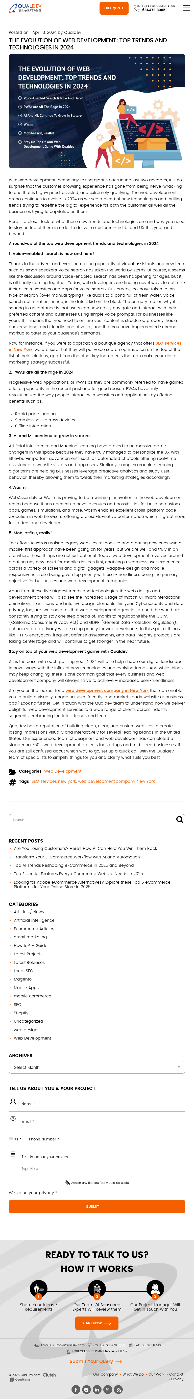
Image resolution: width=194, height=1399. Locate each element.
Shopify (21, 1013)
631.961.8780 (151, 1345)
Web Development (62, 771)
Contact (176, 1374)
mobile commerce (32, 996)
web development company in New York (107, 691)
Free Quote (114, 8)
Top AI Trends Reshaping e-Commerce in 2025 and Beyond (74, 865)
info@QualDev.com (70, 1345)
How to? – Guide (30, 946)
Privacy (177, 1379)
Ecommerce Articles (34, 929)
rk (31, 350)
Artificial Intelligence (34, 920)
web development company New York (116, 781)
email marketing (30, 937)
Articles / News (29, 912)
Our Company (105, 1374)
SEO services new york (54, 781)
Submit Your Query (91, 1361)
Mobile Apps (26, 988)
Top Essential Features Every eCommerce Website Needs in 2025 (78, 874)
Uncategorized (28, 1021)
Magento (23, 979)
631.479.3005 (153, 10)
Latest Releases (29, 963)
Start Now (92, 1323)
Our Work (156, 1374)
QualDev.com (30, 1375)
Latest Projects (28, 954)
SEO (17, 1005)
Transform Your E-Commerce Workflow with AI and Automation (77, 857)
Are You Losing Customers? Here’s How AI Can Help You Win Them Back (85, 849)
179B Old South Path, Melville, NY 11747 (99, 1351)
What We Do (133, 1374)
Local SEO (23, 971)
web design (25, 1030)
